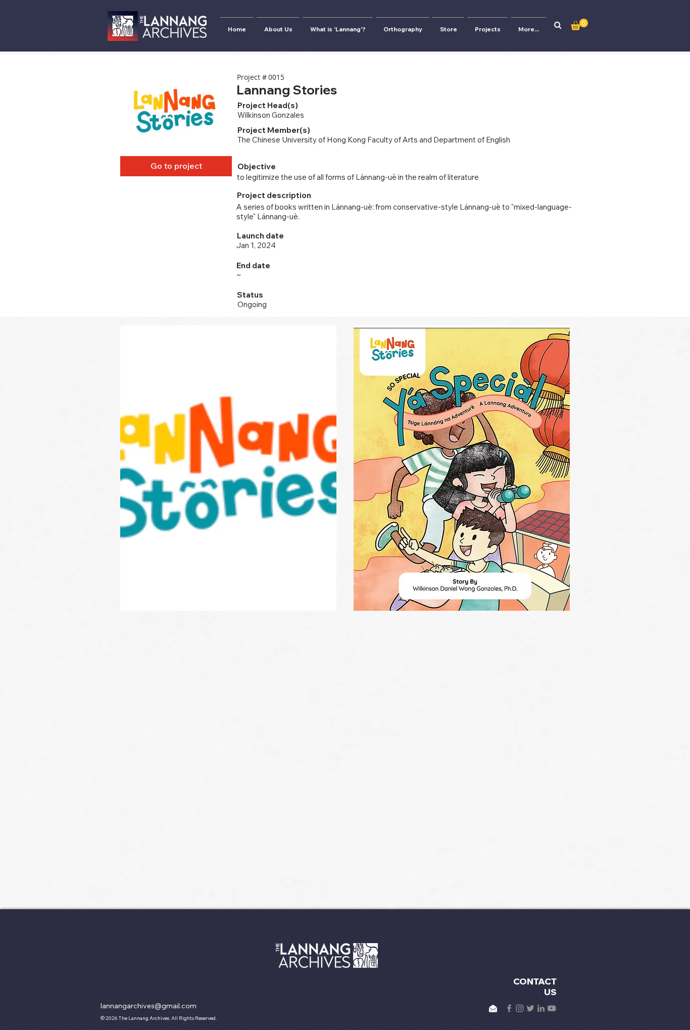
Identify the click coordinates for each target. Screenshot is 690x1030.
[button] (558, 25)
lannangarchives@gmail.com (148, 1005)
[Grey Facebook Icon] (509, 1008)
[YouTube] (552, 1008)
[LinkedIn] (541, 1008)
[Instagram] (520, 1008)
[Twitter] (530, 1008)
